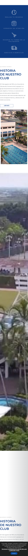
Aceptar (14, 553)
